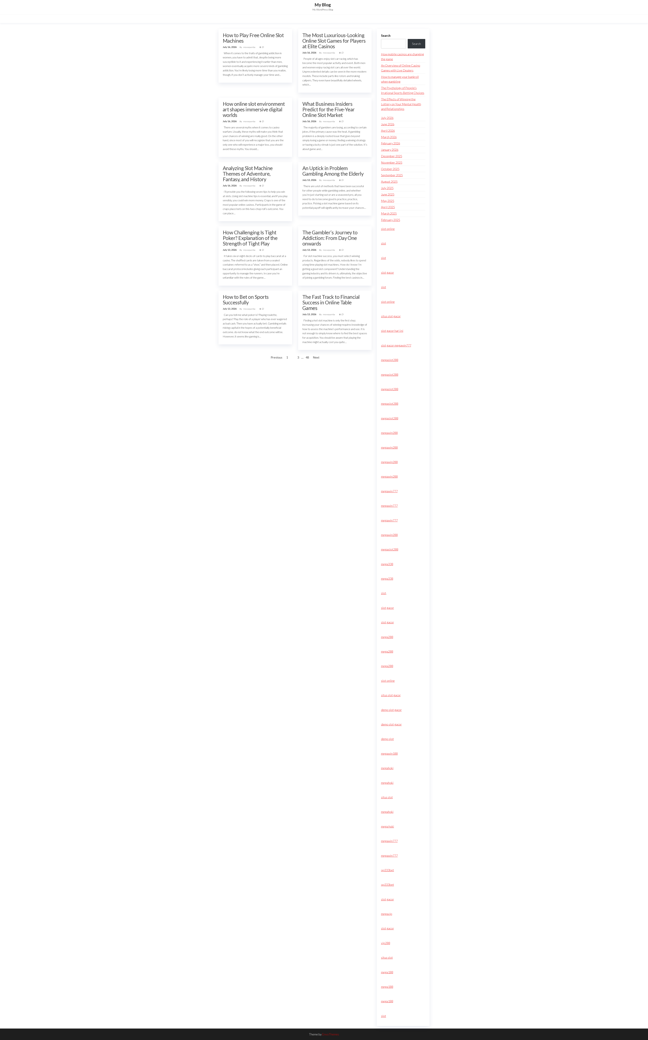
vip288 (385, 943)
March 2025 (389, 213)
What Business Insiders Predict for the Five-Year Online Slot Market (328, 109)
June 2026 (387, 124)
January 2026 (389, 150)
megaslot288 (389, 360)
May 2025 (387, 201)
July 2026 (387, 118)
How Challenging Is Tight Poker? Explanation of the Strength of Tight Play (250, 238)
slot (383, 243)
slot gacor (387, 272)
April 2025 (388, 207)
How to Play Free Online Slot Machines (253, 38)
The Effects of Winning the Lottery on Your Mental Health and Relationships (401, 104)
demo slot (387, 739)
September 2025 (392, 175)
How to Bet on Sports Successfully (246, 299)
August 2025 (389, 181)
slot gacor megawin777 (396, 345)
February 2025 (390, 220)
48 (307, 357)
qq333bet (387, 870)
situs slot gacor (391, 316)
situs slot (387, 797)
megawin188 (389, 753)
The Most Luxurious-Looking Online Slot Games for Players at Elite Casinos (334, 40)
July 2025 (387, 188)
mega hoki (387, 826)
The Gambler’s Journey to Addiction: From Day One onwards (330, 238)
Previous (276, 357)
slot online (388, 229)
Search (385, 35)
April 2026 (388, 130)
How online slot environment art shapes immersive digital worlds (254, 109)
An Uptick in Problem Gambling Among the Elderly (332, 171)
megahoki (387, 768)
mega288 (387, 637)
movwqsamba (249, 47)
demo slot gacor (391, 710)
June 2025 (387, 194)
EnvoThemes (330, 1034)
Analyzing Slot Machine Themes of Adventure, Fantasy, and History (248, 173)
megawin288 (389, 433)
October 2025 (390, 169)
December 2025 (391, 156)
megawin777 (389, 491)
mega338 (387, 564)
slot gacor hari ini (392, 331)
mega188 (387, 972)
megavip (386, 914)
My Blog (323, 4)
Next (316, 357)
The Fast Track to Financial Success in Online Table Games (331, 302)
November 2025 (391, 162)
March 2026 (389, 137)
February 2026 (390, 143)
